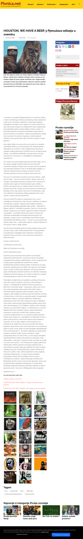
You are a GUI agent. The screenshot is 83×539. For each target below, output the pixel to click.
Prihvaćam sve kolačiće (62, 535)
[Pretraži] (79, 4)
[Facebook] (56, 46)
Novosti (30, 4)
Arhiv (77, 65)
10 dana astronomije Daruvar (13, 494)
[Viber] (63, 46)
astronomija (13, 491)
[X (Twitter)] (60, 46)
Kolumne (40, 4)
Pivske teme (51, 4)
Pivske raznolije (10, 38)
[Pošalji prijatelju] (56, 50)
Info (73, 4)
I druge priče (63, 4)
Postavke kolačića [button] (22, 534)
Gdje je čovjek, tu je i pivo (12, 379)
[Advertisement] (25, 103)
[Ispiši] (60, 50)
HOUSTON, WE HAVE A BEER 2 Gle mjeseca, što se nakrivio (25, 388)
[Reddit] (73, 46)
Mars (22, 491)
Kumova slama (29, 494)
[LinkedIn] (69, 46)
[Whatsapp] (66, 46)
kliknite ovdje (45, 532)
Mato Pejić (22, 38)
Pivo (6, 491)
